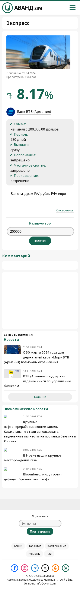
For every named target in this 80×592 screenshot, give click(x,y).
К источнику (65, 210)
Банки (18, 546)
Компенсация (57, 546)
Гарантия (35, 546)
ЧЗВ (49, 554)
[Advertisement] (40, 300)
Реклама (34, 554)
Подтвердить (40, 531)
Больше (40, 397)
